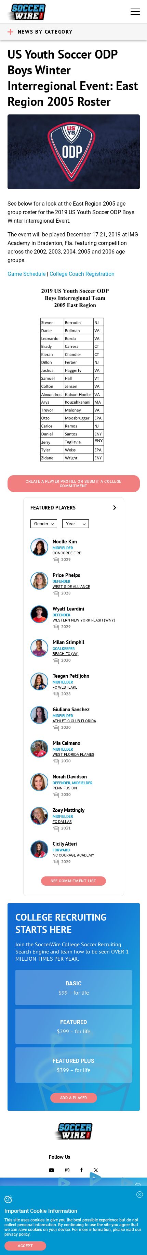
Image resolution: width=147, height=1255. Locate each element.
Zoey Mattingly (68, 810)
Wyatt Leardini (68, 608)
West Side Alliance (71, 587)
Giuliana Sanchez (71, 709)
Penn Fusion (65, 788)
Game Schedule (26, 274)
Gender (41, 523)
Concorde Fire (67, 553)
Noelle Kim (65, 541)
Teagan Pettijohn (71, 676)
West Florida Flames (73, 754)
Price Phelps (66, 575)
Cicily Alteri (65, 843)
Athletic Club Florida (74, 721)
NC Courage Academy (73, 855)
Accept (25, 1246)
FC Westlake (65, 687)
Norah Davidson (70, 776)
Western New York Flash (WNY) (84, 620)
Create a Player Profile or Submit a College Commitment (73, 483)
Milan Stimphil (68, 642)
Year (70, 523)
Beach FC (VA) (66, 654)
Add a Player (73, 1098)
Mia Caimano (66, 743)
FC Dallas (62, 822)
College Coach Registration (82, 274)
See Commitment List (73, 881)
